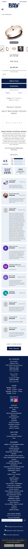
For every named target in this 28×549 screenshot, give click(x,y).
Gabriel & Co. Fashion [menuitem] (14, 474)
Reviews (14, 154)
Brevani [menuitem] (14, 453)
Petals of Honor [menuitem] (14, 422)
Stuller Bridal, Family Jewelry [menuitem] (14, 504)
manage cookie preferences (13, 542)
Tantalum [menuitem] (14, 508)
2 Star (12, 163)
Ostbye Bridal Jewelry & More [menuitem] (14, 491)
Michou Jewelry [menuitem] (14, 489)
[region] (14, 31)
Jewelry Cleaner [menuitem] (14, 428)
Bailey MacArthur (13, 246)
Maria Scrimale (13, 302)
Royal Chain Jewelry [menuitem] (14, 500)
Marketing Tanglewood (15, 264)
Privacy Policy (20, 540)
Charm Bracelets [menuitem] (14, 417)
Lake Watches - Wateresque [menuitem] (14, 483)
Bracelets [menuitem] (14, 415)
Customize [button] (14, 86)
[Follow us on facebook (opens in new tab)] (12, 400)
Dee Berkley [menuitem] (14, 465)
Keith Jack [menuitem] (14, 481)
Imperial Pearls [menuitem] (14, 478)
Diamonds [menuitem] (14, 420)
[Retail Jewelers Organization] (11, 535)
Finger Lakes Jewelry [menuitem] (14, 468)
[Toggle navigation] (2, 9)
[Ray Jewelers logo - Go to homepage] (14, 5)
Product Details (14, 107)
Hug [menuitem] (14, 476)
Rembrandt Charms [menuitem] (14, 498)
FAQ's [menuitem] (14, 438)
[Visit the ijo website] (22, 535)
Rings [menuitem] (14, 409)
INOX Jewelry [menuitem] (14, 480)
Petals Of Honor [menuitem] (14, 496)
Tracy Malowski (13, 317)
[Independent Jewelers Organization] (14, 530)
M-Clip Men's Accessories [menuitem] (14, 487)
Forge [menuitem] (14, 472)
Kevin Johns (12, 275)
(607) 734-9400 (14, 56)
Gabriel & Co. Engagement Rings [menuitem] (14, 444)
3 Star (12, 161)
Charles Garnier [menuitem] (14, 461)
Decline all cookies (9, 545)
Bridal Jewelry (14, 149)
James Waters (12, 208)
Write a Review (14, 348)
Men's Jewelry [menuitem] (14, 426)
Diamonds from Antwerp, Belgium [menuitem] (14, 467)
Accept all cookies (19, 545)
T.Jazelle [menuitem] (14, 506)
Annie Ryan (12, 291)
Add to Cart (14, 81)
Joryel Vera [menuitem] (14, 446)
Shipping (8, 92)
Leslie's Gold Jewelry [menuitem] (14, 485)
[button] (3, 1)
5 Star (12, 158)
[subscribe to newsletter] (24, 520)
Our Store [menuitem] (14, 434)
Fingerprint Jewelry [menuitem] (14, 470)
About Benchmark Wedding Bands (14, 112)
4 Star (12, 160)
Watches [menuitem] (14, 419)
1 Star (12, 164)
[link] (23, 1)
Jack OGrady (12, 180)
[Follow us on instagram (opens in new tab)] (16, 400)
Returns (20, 92)
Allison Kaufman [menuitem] (14, 448)
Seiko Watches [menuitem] (14, 502)
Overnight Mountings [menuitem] (14, 493)
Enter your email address (14, 517)
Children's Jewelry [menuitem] (14, 424)
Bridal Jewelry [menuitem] (14, 407)
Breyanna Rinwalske (14, 193)
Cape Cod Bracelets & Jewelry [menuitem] (14, 455)
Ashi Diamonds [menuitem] (14, 450)
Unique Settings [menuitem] (14, 509)
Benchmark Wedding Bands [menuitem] (14, 452)
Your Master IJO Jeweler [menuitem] (14, 436)
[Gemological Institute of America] (14, 526)
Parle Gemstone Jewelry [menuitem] (14, 494)
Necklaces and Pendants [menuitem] (14, 413)
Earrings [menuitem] (14, 411)
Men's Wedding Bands (7, 14)
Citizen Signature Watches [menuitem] (14, 463)
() (24, 158)
